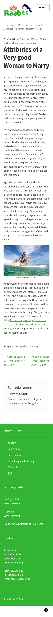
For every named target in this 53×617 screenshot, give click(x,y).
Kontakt (12, 443)
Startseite (11, 25)
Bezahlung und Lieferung (21, 461)
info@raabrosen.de (20, 579)
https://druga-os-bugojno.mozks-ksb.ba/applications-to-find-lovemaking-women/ (25, 324)
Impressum (14, 449)
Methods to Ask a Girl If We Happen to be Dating (14, 360)
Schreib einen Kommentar (23, 43)
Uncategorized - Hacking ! (30, 25)
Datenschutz (14, 455)
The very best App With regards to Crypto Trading (39, 360)
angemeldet (24, 399)
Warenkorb (41, 609)
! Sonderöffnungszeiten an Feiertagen (24, 523)
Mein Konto (9, 611)
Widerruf (12, 467)
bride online (26, 89)
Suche (26, 611)
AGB (10, 473)
